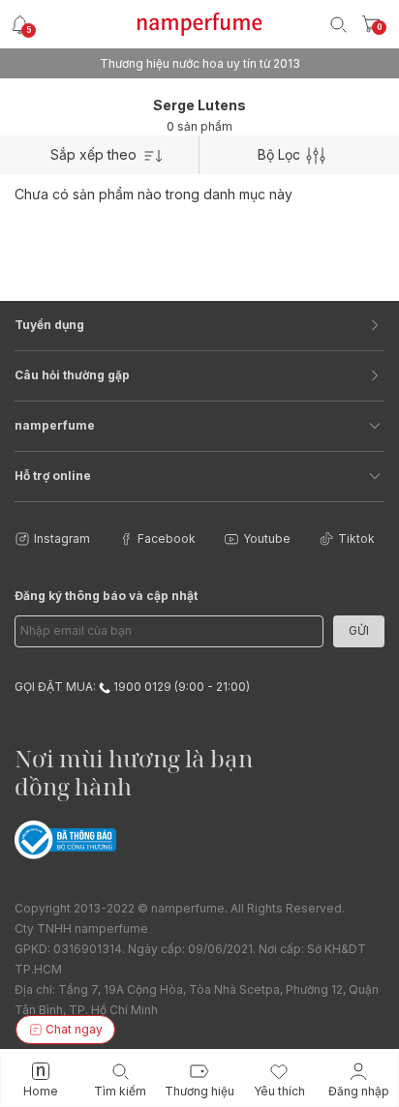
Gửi (359, 630)
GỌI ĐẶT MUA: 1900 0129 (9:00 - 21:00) (132, 686)
